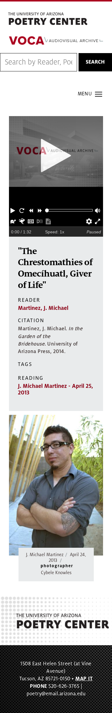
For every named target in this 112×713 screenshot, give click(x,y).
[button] (13, 210)
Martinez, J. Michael (43, 308)
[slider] (47, 210)
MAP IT (84, 679)
